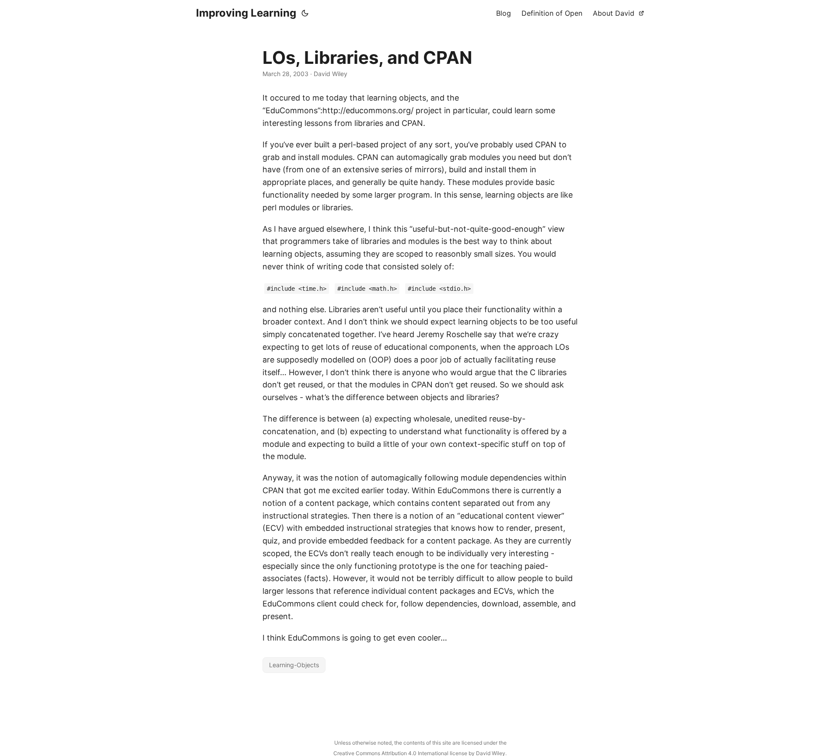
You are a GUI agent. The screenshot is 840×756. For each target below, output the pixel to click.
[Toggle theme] (305, 13)
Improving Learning (246, 13)
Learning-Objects (294, 665)
